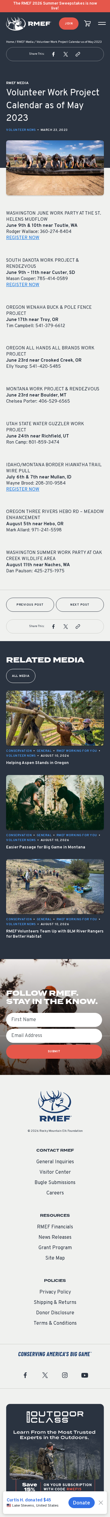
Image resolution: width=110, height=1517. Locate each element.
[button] (53, 54)
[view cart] (87, 23)
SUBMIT (54, 1052)
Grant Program (55, 1248)
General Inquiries (55, 1162)
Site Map (55, 1258)
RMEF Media (25, 42)
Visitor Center (55, 1172)
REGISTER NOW (22, 238)
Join (69, 24)
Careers (55, 1193)
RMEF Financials (55, 1227)
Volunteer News (21, 130)
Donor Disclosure (55, 1313)
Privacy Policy (55, 1292)
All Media (21, 676)
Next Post (80, 605)
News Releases (55, 1238)
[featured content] (55, 1453)
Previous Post (30, 605)
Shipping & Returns (55, 1303)
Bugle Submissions (55, 1183)
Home (10, 42)
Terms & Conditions (55, 1323)
